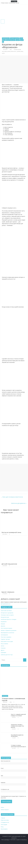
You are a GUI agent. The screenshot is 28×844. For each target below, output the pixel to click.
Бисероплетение (5, 617)
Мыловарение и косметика (7, 632)
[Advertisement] (14, 69)
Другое (2, 650)
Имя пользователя (5, 761)
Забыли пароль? (5, 809)
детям (8, 51)
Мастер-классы (6, 38)
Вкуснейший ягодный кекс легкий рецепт (17, 735)
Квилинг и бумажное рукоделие (8, 630)
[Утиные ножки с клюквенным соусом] (14, 668)
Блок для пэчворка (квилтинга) (12, 497)
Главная (3, 818)
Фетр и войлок (4, 643)
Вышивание (4, 621)
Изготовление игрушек (6, 628)
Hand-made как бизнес (6, 610)
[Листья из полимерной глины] (9, 516)
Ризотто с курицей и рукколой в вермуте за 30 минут (18, 715)
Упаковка (3, 648)
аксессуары (4, 51)
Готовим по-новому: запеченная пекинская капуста (18, 746)
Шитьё (17, 40)
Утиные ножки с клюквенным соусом (10, 3)
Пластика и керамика (6, 637)
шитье (3, 53)
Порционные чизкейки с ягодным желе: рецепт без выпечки (17, 726)
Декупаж (3, 626)
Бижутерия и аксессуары (7, 641)
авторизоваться (5, 604)
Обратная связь (5, 820)
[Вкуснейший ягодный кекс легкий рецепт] (5, 734)
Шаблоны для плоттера (7, 654)
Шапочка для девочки (19, 503)
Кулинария (3, 652)
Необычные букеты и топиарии (8, 619)
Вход (2, 826)
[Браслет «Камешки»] (12, 569)
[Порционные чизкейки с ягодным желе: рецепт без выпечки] (5, 724)
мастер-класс (13, 51)
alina (11, 49)
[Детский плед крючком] (13, 538)
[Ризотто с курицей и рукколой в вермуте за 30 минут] (5, 713)
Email (2, 768)
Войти (2, 807)
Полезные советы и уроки (7, 615)
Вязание (3, 623)
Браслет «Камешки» (8, 592)
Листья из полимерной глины (11, 532)
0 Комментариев (17, 49)
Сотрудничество (5, 822)
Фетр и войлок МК (11, 40)
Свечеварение (4, 635)
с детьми (18, 51)
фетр (22, 51)
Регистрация (6, 801)
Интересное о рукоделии (7, 612)
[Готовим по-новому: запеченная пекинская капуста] (5, 744)
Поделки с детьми (14, 38)
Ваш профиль (4, 829)
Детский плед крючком (9, 564)
